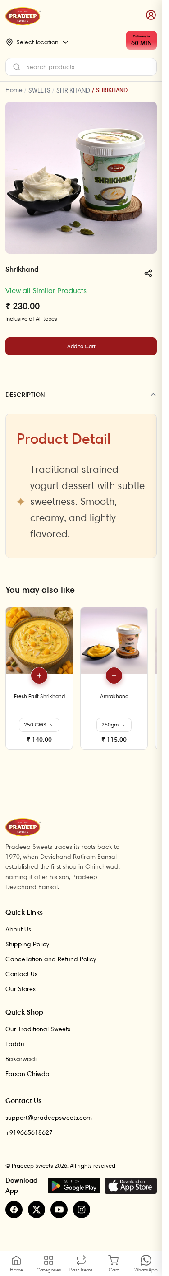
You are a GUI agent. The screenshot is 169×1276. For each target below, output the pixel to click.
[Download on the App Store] (131, 1185)
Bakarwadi (21, 1059)
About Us (18, 929)
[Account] (151, 15)
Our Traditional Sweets (37, 1029)
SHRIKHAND (73, 90)
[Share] (148, 273)
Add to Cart (81, 346)
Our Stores (20, 989)
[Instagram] (81, 1209)
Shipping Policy (27, 944)
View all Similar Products (46, 290)
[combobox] (81, 66)
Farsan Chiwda (27, 1074)
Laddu (14, 1044)
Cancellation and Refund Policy (50, 959)
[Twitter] (36, 1209)
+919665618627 (29, 1132)
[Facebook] (14, 1209)
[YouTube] (59, 1209)
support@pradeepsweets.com (48, 1117)
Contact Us (21, 974)
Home (14, 90)
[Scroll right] (149, 682)
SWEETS (39, 90)
